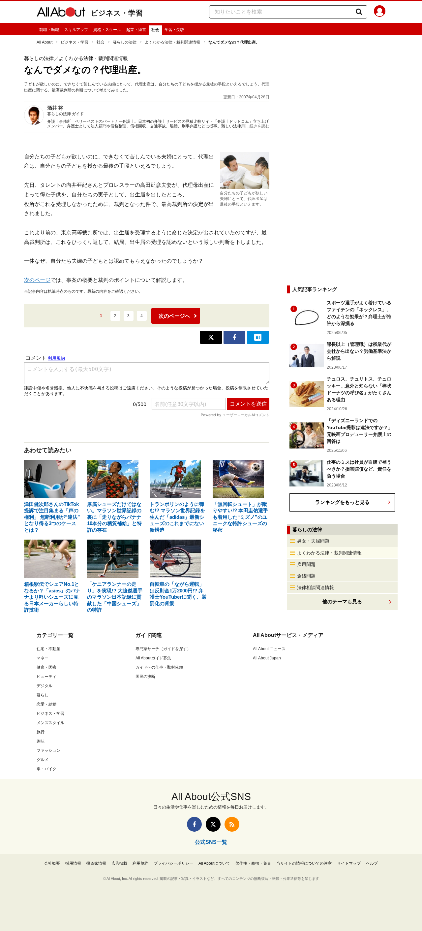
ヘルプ (372, 863)
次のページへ (174, 316)
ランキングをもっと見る (342, 502)
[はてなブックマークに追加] (258, 337)
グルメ (42, 759)
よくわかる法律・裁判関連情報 (172, 42)
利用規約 (140, 863)
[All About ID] (379, 12)
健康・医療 (46, 667)
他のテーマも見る (342, 601)
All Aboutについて (214, 863)
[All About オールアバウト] (61, 13)
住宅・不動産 (48, 649)
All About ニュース (269, 649)
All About (44, 42)
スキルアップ (76, 29)
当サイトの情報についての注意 (304, 863)
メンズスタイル (50, 722)
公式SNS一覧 (211, 842)
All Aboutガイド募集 (153, 658)
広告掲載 (119, 863)
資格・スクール (107, 29)
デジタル (44, 685)
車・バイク (46, 769)
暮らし (42, 695)
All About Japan (267, 658)
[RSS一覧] (232, 824)
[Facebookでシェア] (234, 337)
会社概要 (52, 863)
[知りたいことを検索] (359, 11)
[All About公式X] (213, 824)
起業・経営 (136, 29)
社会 (155, 29)
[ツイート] (211, 337)
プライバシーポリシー (173, 863)
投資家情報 (96, 863)
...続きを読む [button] (258, 126)
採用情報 (73, 863)
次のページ (37, 280)
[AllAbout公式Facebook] (194, 824)
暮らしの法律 (124, 42)
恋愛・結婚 (46, 704)
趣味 (41, 741)
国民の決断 (145, 676)
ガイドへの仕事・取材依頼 (159, 667)
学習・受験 (174, 29)
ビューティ (46, 676)
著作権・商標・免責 (253, 863)
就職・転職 (49, 29)
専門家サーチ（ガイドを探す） (163, 649)
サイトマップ (349, 863)
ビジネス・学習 (117, 13)
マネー (42, 658)
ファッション (48, 750)
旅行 (41, 732)
